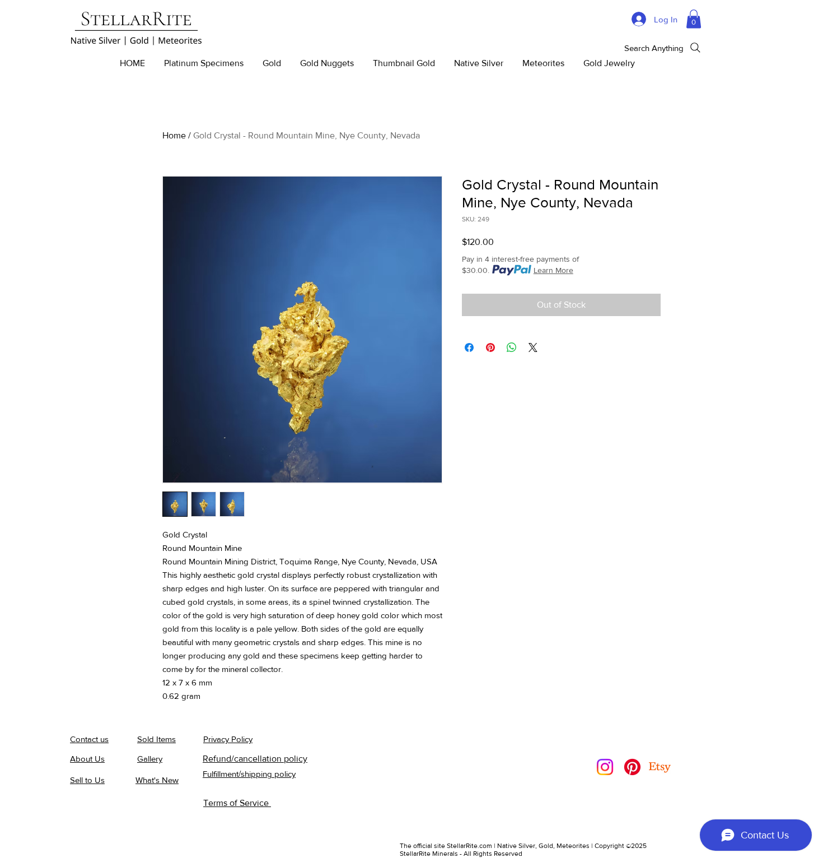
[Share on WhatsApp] (511, 347)
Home (174, 135)
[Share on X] (533, 347)
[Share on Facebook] (469, 347)
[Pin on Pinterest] (490, 347)
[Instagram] (605, 767)
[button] (694, 19)
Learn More (553, 270)
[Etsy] (660, 767)
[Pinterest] (632, 767)
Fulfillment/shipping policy (249, 773)
